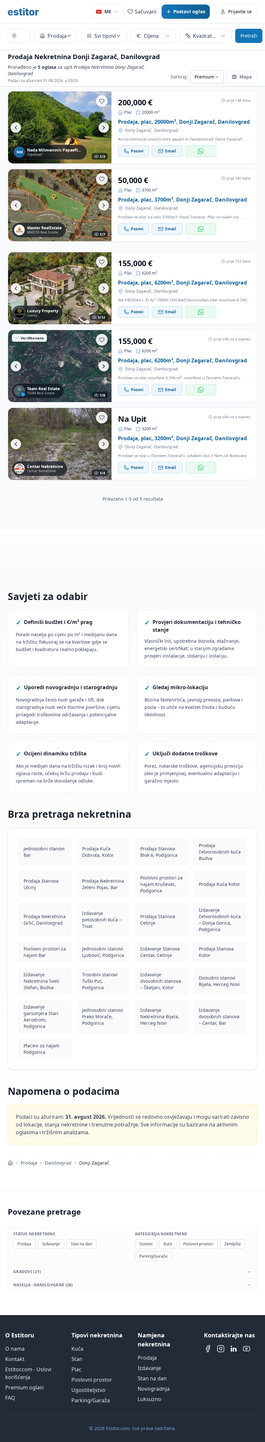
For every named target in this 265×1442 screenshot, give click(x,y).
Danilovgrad (166, 130)
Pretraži (248, 36)
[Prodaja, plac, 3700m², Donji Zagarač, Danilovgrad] (59, 205)
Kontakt (15, 1359)
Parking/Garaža (153, 1256)
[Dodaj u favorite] (102, 101)
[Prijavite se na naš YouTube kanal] (246, 1349)
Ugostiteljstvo (88, 1390)
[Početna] (10, 1163)
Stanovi (146, 1244)
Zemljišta (232, 1244)
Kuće (168, 1244)
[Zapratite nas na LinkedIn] (234, 1349)
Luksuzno (149, 1399)
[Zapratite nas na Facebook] (208, 1349)
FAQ (10, 1397)
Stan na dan (81, 1244)
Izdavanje (51, 1244)
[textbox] (19, 36)
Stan (76, 1359)
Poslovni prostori (198, 1244)
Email (170, 151)
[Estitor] (23, 12)
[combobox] (19, 36)
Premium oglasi (24, 1387)
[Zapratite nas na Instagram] (221, 1349)
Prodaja (29, 1163)
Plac (76, 1369)
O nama (15, 1348)
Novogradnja (154, 1388)
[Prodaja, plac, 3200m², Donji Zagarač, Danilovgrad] (59, 444)
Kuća (77, 1348)
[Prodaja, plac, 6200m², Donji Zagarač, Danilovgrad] (59, 288)
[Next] (104, 127)
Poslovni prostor (91, 1379)
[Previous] (16, 127)
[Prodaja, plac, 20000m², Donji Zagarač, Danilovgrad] (59, 127)
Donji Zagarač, (138, 130)
